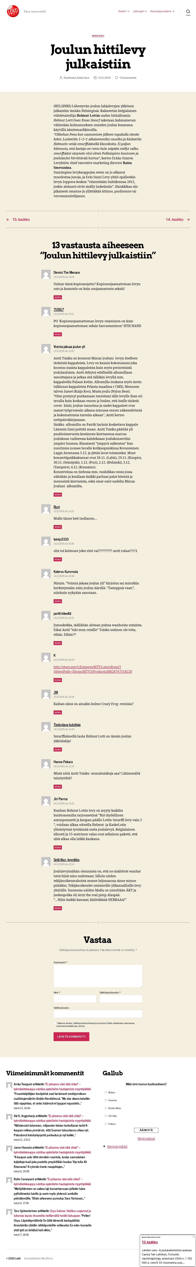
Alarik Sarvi (83, 77)
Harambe (112, 1100)
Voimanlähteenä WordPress (38, 1258)
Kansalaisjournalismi (160, 11)
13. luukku (150, 1242)
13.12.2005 (104, 77)
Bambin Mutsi (114, 1108)
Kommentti (60, 962)
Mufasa (111, 1092)
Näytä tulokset (146, 1138)
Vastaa (58, 297)
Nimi (57, 992)
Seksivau (98, 36)
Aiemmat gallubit (117, 1146)
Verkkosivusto (61, 1007)
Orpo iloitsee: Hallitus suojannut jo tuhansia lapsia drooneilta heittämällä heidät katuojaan (52, 1213)
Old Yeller (112, 1116)
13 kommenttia (128, 77)
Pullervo (112, 1124)
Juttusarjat (138, 11)
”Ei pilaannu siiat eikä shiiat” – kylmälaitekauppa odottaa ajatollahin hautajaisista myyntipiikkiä (52, 1086)
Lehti (18, 1258)
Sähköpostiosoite (110, 992)
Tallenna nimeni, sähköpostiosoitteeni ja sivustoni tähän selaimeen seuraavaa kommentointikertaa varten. (95, 1024)
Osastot (122, 11)
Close (193, 1237)
